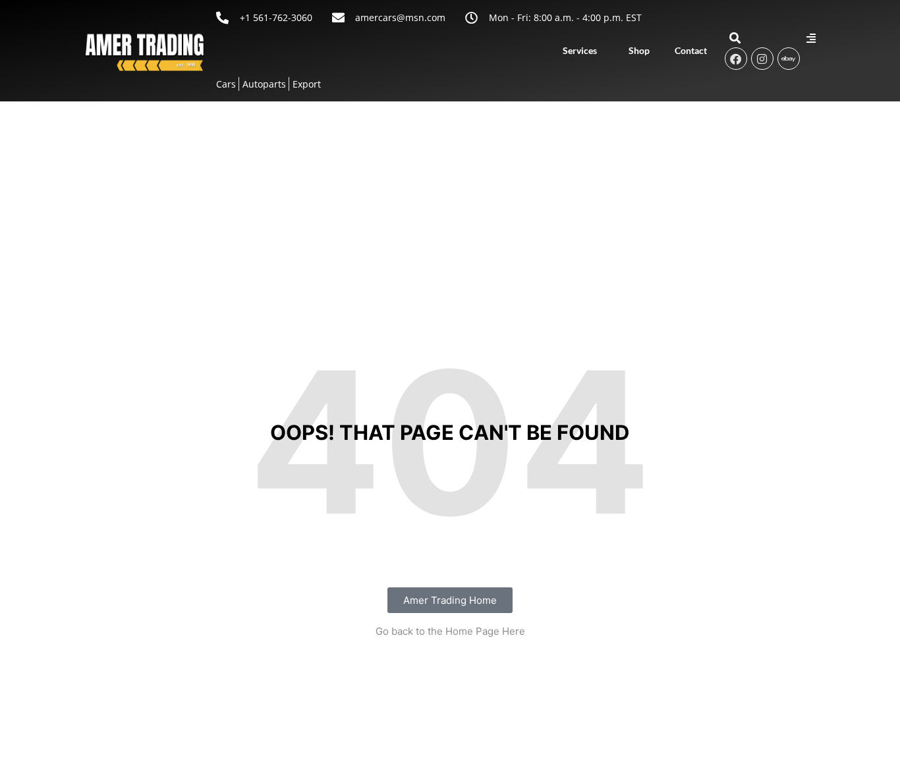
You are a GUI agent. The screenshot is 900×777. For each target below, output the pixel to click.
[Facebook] (736, 58)
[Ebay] (788, 58)
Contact (691, 50)
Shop (639, 50)
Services (580, 50)
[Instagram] (762, 58)
